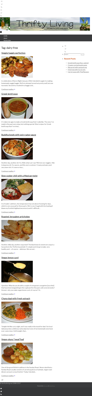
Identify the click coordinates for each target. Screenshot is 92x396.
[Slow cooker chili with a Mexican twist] (17, 200)
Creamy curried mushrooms (77, 65)
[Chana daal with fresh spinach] (17, 323)
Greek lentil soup (9, 94)
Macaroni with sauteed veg (77, 67)
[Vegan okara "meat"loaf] (17, 364)
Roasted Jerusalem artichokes (15, 216)
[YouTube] (1, 2)
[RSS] (1, 7)
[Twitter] (1, 5)
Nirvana (45, 386)
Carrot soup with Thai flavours (78, 72)
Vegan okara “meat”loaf (12, 339)
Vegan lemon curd (10, 257)
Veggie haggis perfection (13, 53)
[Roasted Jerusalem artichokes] (17, 241)
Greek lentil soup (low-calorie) (78, 63)
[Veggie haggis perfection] (17, 77)
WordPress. (52, 386)
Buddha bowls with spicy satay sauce (18, 134)
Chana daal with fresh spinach (15, 298)
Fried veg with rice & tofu (76, 70)
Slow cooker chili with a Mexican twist (19, 175)
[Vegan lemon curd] (17, 282)
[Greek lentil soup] (17, 118)
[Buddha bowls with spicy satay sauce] (17, 159)
